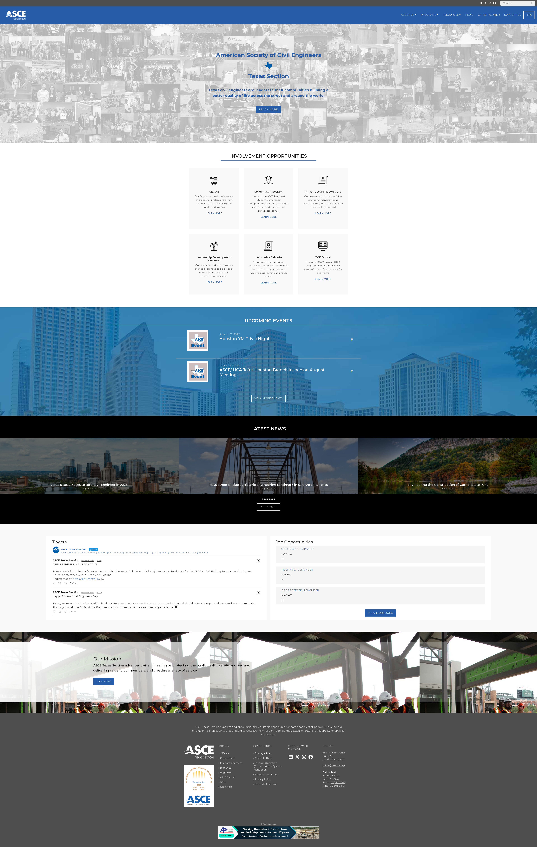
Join (529, 15)
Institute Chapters (231, 763)
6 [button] (274, 499)
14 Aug (100, 561)
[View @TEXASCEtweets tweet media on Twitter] (103, 579)
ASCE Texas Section (66, 560)
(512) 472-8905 (331, 779)
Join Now (103, 681)
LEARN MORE (214, 213)
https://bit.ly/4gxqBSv (86, 578)
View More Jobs (380, 612)
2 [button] (265, 499)
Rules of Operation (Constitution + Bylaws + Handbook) (268, 766)
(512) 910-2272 (337, 782)
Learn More (268, 109)
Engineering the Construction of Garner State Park (447, 485)
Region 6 (225, 772)
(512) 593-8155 (336, 785)
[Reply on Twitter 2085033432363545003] (55, 612)
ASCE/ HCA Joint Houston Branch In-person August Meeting (272, 372)
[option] (89, 466)
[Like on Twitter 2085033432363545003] (67, 612)
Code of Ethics (263, 758)
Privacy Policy (263, 779)
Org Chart (226, 786)
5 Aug (99, 593)
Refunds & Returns (266, 784)
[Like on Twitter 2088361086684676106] (67, 583)
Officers (224, 753)
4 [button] (270, 499)
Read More (268, 506)
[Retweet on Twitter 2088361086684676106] (61, 583)
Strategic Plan (263, 753)
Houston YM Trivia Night (245, 338)
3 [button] (267, 499)
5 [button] (272, 499)
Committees (227, 758)
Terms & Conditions (266, 774)
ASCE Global (227, 777)
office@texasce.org (334, 765)
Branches (225, 767)
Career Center (489, 14)
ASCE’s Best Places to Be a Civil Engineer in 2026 (89, 485)
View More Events (268, 398)
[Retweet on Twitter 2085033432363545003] (61, 612)
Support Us (512, 14)
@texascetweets (87, 561)
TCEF (223, 782)
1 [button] (262, 499)
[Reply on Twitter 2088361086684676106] (55, 583)
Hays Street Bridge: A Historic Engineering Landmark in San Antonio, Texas (268, 485)
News (469, 14)
